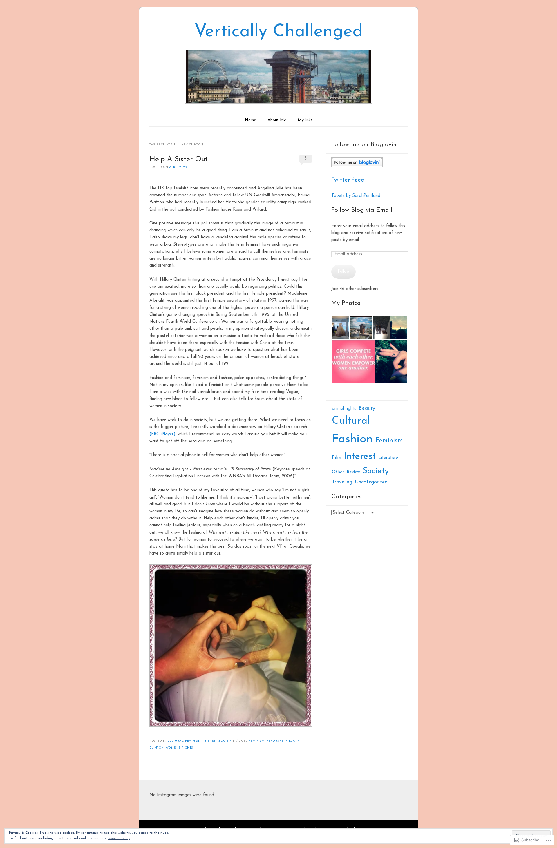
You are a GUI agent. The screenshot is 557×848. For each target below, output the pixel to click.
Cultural (175, 740)
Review (353, 472)
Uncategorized (371, 482)
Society (225, 740)
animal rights (344, 409)
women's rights (179, 747)
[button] (340, 328)
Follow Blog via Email (362, 210)
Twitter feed (348, 180)
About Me (276, 120)
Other (338, 472)
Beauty (367, 408)
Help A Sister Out (178, 159)
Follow (343, 271)
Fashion (352, 439)
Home (250, 120)
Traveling (342, 482)
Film (336, 457)
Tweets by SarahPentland (355, 196)
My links (305, 120)
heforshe (275, 740)
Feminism (193, 740)
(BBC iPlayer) (162, 434)
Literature (388, 458)
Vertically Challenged (278, 32)
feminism (257, 740)
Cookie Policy (119, 838)
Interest (209, 740)
